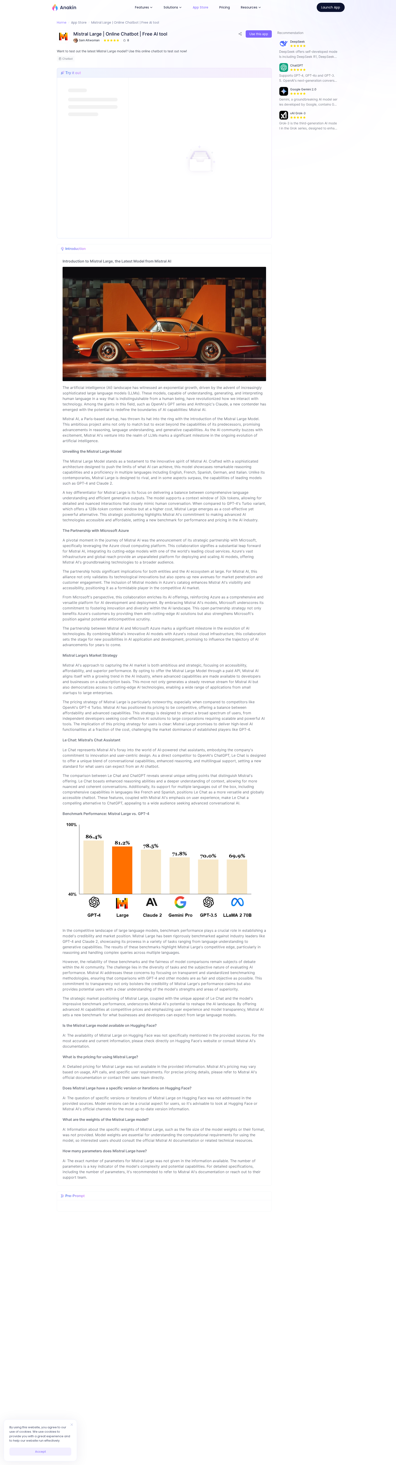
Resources (249, 7)
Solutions (171, 7)
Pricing (224, 7)
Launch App (330, 7)
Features (142, 7)
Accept (40, 1451)
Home (61, 22)
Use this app (258, 34)
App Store (200, 7)
